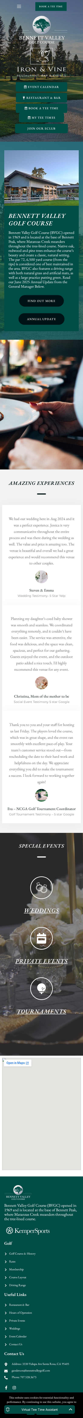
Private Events (41, 961)
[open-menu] (18, 6)
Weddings (41, 910)
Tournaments (41, 1011)
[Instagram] (14, 1388)
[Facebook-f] (6, 1388)
